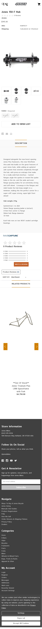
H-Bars (4, 538)
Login (3, 572)
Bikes (3, 553)
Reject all (21, 618)
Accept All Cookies (21, 623)
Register (5, 575)
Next (36, 346)
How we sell (6, 516)
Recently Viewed (8, 588)
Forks (4, 551)
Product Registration (9, 511)
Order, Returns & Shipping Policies (14, 519)
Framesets (5, 546)
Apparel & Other (8, 561)
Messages (5, 580)
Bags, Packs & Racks (9, 559)
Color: (8, 111)
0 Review (17, 15)
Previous (5, 346)
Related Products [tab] (21, 284)
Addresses (5, 583)
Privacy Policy (7, 522)
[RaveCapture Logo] (10, 236)
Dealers (4, 524)
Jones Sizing (6, 506)
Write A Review (21, 264)
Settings (21, 613)
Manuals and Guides (9, 509)
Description (21, 143)
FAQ (3, 514)
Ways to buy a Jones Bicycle (13, 503)
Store (4, 535)
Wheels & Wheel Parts (10, 556)
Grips (3, 540)
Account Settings (8, 590)
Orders (4, 577)
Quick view (26, 314)
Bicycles (4, 543)
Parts (4, 548)
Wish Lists (5, 585)
